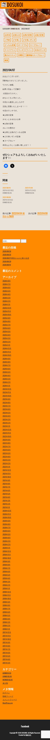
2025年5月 (7, 331)
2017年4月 (6, 659)
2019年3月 (6, 581)
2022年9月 (7, 439)
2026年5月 (7, 291)
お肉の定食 (27, 34)
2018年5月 (6, 615)
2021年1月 (6, 507)
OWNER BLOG (15, 28)
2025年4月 (7, 334)
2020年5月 (7, 534)
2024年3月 (7, 378)
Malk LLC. (28, 735)
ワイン (29, 50)
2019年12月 (7, 551)
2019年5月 (6, 575)
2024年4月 (7, 375)
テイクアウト (10, 50)
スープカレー (35, 45)
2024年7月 (7, 365)
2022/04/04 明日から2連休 (14, 215)
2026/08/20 (7, 261)
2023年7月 (7, 405)
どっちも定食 (10, 45)
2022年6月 (7, 449)
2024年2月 (7, 382)
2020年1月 (6, 547)
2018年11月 (7, 595)
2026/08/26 (7, 251)
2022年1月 (6, 466)
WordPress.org (8, 703)
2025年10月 (7, 314)
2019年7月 (6, 568)
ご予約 (7, 39)
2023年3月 (7, 419)
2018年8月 (6, 605)
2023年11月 (7, 392)
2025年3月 (7, 338)
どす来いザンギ (29, 39)
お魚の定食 (39, 34)
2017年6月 (6, 652)
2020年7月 (7, 527)
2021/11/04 (29, 187)
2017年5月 (6, 656)
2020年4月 (7, 537)
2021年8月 (6, 483)
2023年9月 (7, 399)
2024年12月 (7, 348)
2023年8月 (7, 402)
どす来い (16, 39)
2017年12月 (7, 632)
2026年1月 (6, 304)
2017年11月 (7, 635)
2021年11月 (7, 473)
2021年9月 (6, 480)
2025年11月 (7, 311)
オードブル (22, 45)
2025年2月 (7, 341)
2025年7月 (7, 324)
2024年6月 (7, 368)
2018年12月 (7, 591)
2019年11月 (7, 554)
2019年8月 (6, 564)
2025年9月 (7, 318)
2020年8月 (7, 524)
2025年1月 (6, 345)
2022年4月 (7, 456)
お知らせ (16, 34)
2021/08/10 (7, 187)
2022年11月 (7, 432)
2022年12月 (7, 429)
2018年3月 (6, 622)
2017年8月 (6, 645)
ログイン (6, 692)
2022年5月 (7, 453)
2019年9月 (6, 561)
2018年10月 (7, 598)
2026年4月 (7, 294)
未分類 (5, 683)
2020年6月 (7, 530)
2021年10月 (7, 476)
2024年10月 (7, 355)
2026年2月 (7, 301)
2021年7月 (6, 487)
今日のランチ (40, 50)
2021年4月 (6, 497)
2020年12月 (7, 510)
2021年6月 (6, 490)
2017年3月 (6, 662)
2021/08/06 (7, 197)
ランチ (21, 50)
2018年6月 (6, 612)
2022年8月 (7, 443)
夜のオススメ (10, 55)
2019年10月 (7, 558)
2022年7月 (7, 446)
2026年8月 (7, 280)
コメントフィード (10, 699)
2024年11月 (7, 351)
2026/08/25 (7, 254)
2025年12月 (7, 307)
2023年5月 (7, 412)
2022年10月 (7, 436)
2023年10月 (7, 395)
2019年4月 (6, 578)
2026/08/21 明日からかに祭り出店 (16, 258)
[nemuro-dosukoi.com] (18, 4)
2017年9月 (6, 642)
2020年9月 (7, 520)
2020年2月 (7, 544)
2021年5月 (6, 493)
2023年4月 (7, 416)
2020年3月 (7, 541)
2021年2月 (6, 503)
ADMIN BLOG (7, 673)
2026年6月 (7, 287)
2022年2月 (7, 463)
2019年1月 (6, 588)
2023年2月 (7, 422)
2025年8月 (7, 321)
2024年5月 (7, 372)
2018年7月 (6, 608)
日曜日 (21, 55)
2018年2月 (6, 625)
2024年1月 (6, 385)
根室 (6, 60)
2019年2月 (6, 585)
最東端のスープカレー (35, 55)
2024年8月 (7, 362)
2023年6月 (7, 409)
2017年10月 (7, 639)
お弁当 (7, 34)
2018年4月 (6, 618)
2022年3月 (7, 459)
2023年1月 (6, 426)
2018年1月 (6, 629)
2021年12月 (7, 470)
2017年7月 (6, 649)
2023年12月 (7, 389)
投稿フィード (8, 696)
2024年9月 (7, 358)
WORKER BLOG (8, 679)
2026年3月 (7, 297)
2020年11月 (7, 514)
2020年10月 (7, 517)
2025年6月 (7, 328)
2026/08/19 (7, 264)
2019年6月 (6, 571)
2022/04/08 (42, 213)
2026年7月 (7, 284)
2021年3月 (6, 500)
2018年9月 (6, 602)
